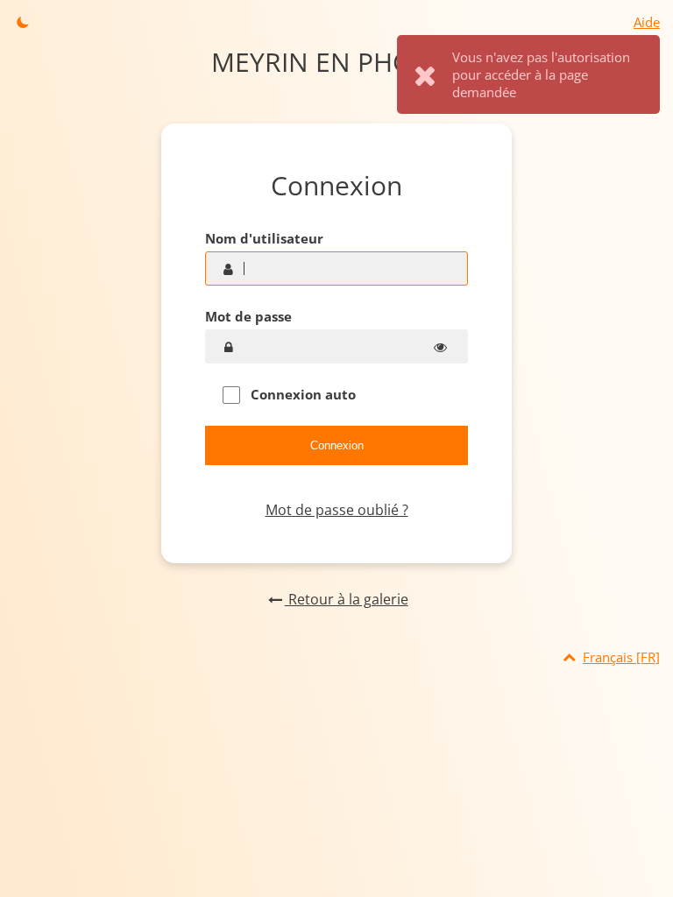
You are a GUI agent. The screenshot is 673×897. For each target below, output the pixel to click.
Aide (647, 22)
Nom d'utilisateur (264, 238)
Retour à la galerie (346, 599)
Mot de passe (248, 316)
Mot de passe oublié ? (337, 509)
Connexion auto (301, 394)
